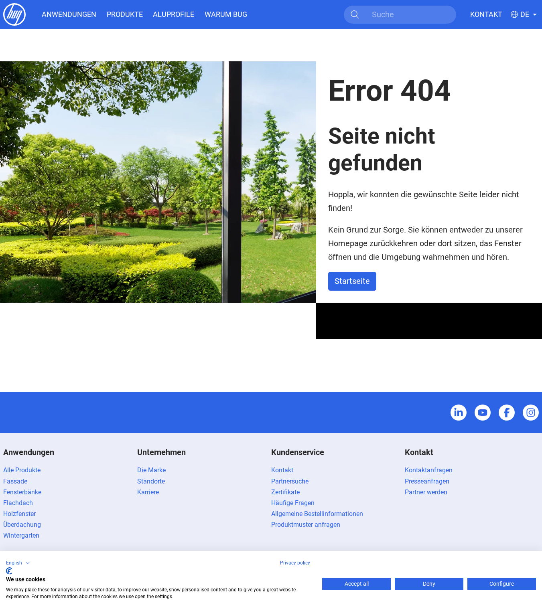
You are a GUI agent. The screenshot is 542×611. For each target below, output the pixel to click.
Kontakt (486, 14)
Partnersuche (290, 481)
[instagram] (531, 413)
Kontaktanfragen (429, 470)
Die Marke (151, 470)
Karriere (148, 492)
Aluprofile (173, 14)
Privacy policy (295, 563)
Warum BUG (226, 14)
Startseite (352, 281)
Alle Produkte (22, 470)
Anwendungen (69, 14)
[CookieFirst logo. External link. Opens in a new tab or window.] (9, 571)
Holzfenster (19, 514)
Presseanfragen (427, 481)
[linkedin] (459, 413)
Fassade (15, 481)
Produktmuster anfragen (305, 524)
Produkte (125, 14)
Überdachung (22, 524)
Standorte (151, 481)
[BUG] (14, 14)
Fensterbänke (22, 492)
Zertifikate (285, 492)
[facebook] (507, 413)
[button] (18, 562)
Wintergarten (21, 535)
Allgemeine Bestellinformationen (317, 514)
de (524, 14)
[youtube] (483, 413)
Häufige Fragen (293, 503)
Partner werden (426, 492)
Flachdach (18, 503)
